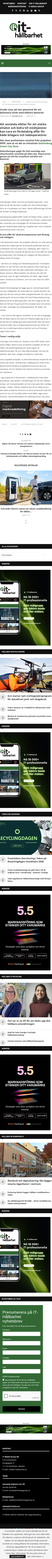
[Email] (35, 10)
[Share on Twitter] (22, 434)
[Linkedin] (28, 10)
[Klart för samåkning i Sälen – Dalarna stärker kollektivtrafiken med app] (26, 487)
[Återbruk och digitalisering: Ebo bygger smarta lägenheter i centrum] (26, 1160)
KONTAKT (22, 3)
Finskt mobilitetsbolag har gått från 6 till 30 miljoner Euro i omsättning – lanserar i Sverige (28, 871)
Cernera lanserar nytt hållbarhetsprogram (26, 1041)
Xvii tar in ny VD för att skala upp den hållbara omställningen (29, 1022)
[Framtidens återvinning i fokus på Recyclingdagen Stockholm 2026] (26, 837)
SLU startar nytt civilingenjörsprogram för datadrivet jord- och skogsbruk (30, 697)
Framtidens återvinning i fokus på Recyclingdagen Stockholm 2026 (27, 860)
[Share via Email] (30, 434)
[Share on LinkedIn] (28, 434)
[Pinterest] (24, 10)
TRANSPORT (16, 102)
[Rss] (39, 10)
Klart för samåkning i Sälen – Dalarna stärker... (26, 508)
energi (9, 208)
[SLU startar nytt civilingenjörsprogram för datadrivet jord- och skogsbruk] (26, 675)
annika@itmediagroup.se (19, 1490)
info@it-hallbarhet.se (18, 1469)
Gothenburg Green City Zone (32, 424)
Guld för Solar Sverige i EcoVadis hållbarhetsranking (22, 1033)
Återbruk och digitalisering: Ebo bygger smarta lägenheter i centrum (30, 1182)
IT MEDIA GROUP (36, 6)
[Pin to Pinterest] (25, 434)
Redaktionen (17, 116)
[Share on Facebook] (20, 434)
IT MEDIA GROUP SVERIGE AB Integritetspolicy (22, 1514)
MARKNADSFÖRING (17, 6)
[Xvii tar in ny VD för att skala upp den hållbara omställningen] (26, 1000)
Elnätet (14, 424)
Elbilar (4, 424)
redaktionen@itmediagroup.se (22, 1500)
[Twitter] (16, 10)
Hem (4, 102)
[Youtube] (31, 10)
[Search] (49, 63)
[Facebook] (12, 10)
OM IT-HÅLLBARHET (38, 3)
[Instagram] (20, 10)
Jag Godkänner (17, 1556)
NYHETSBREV (9, 3)
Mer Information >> (35, 1556)
